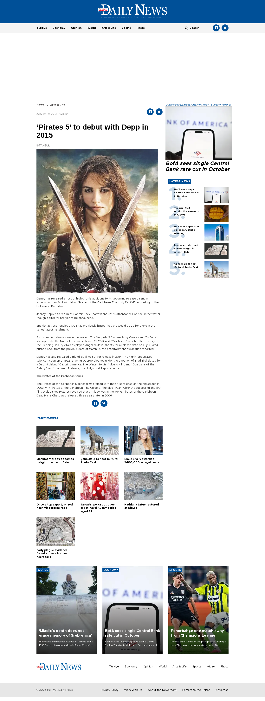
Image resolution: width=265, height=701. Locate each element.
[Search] (186, 27)
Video (211, 666)
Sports (126, 28)
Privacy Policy (109, 690)
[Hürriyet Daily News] (132, 11)
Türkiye (41, 28)
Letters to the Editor (196, 690)
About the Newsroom (162, 690)
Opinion (76, 28)
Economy (59, 28)
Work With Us (133, 690)
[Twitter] (225, 27)
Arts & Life (109, 28)
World (91, 28)
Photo (141, 28)
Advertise (222, 690)
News (40, 105)
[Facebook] (216, 27)
